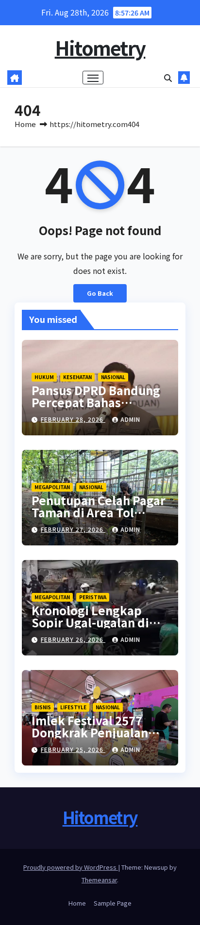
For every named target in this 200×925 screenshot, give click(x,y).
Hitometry (100, 47)
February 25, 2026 (73, 749)
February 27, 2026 (73, 529)
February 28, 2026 (73, 419)
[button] (168, 77)
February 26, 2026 (73, 639)
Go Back (100, 293)
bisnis (42, 707)
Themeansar (99, 879)
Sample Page (113, 903)
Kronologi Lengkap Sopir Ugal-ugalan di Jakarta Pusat (90, 622)
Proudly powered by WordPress (70, 867)
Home (25, 124)
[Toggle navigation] (93, 77)
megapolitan (52, 487)
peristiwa (92, 597)
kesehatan (77, 377)
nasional (113, 377)
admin (130, 419)
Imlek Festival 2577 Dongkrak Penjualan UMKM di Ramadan (90, 732)
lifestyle (73, 707)
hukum (44, 377)
